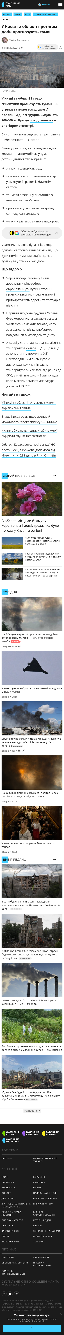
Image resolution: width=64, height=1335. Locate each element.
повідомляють (41, 120)
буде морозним (18, 318)
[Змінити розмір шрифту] (60, 47)
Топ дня (38, 1241)
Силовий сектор (12, 1220)
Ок (32, 1328)
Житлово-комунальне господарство (16, 1205)
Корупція (39, 1176)
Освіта (37, 1187)
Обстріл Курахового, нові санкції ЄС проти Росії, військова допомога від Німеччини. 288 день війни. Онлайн (29, 449)
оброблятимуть (18, 289)
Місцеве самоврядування (44, 1213)
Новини (7, 1158)
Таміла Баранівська (19, 40)
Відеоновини (10, 1241)
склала (31, 348)
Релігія (37, 1225)
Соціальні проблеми (46, 1230)
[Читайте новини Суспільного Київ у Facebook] (4, 1293)
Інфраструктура (43, 1203)
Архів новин (41, 1257)
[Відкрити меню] (61, 4)
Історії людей (42, 1220)
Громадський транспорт (46, 14)
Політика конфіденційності (13, 1272)
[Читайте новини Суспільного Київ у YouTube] (10, 1293)
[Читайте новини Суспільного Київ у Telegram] (16, 1293)
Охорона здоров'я (45, 1198)
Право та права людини (11, 1213)
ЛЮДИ (17, 14)
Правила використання (42, 1264)
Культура (39, 1182)
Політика (8, 1225)
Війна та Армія (42, 1236)
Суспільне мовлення (15, 1262)
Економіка (9, 1187)
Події (5, 19)
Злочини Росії (11, 1230)
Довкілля (8, 1198)
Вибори (6, 1192)
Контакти (8, 1257)
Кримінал (8, 1182)
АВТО (27, 14)
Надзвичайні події (45, 1192)
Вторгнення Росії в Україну (45, 1160)
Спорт (5, 1236)
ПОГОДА (6, 14)
